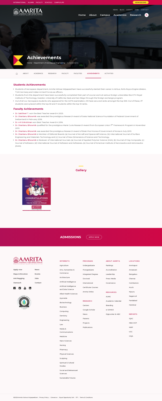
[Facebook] (14, 288)
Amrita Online (88, 292)
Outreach (17, 283)
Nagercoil (133, 296)
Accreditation (111, 270)
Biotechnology (65, 302)
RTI (77, 397)
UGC (130, 332)
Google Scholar (89, 310)
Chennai (132, 279)
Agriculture (64, 265)
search (147, 15)
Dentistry (63, 316)
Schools (48, 2)
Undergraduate (89, 265)
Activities (109, 73)
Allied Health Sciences (69, 294)
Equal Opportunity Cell (66, 397)
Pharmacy (64, 350)
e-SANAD (110, 310)
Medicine (63, 336)
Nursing (63, 345)
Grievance (54, 397)
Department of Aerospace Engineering (49, 63)
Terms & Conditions (86, 397)
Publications (88, 327)
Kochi (131, 287)
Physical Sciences (67, 354)
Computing (64, 311)
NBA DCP (133, 323)
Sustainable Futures (68, 378)
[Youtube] (25, 288)
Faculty (39, 2)
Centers (86, 305)
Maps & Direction (20, 274)
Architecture (65, 277)
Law (61, 324)
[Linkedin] (30, 288)
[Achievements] (16, 73)
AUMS (108, 297)
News (115, 10)
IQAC (131, 318)
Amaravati (133, 270)
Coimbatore (134, 283)
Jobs (137, 10)
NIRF (131, 327)
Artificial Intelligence (68, 282)
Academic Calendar (113, 301)
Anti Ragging (18, 278)
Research (52, 73)
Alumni (31, 2)
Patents (86, 318)
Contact (145, 10)
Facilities (78, 73)
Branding (109, 305)
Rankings (109, 265)
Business (63, 307)
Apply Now (94, 237)
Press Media (111, 279)
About (26, 73)
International (19, 2)
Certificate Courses (90, 287)
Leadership (110, 274)
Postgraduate (88, 270)
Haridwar (132, 305)
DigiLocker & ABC (113, 314)
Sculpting (63, 358)
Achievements (93, 73)
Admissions (140, 2)
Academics (38, 73)
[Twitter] (20, 288)
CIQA (131, 336)
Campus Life (59, 2)
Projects (86, 323)
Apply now (17, 269)
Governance (111, 283)
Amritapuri (133, 265)
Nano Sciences (66, 341)
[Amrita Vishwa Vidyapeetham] (27, 12)
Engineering (64, 320)
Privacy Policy (44, 397)
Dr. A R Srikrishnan (23, 122)
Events (129, 10)
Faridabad (133, 300)
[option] (81, 34)
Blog (122, 10)
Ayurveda (63, 298)
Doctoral (86, 279)
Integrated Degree (90, 274)
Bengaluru (133, 274)
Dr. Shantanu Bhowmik (25, 116)
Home (29, 63)
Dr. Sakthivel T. (22, 113)
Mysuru (132, 292)
